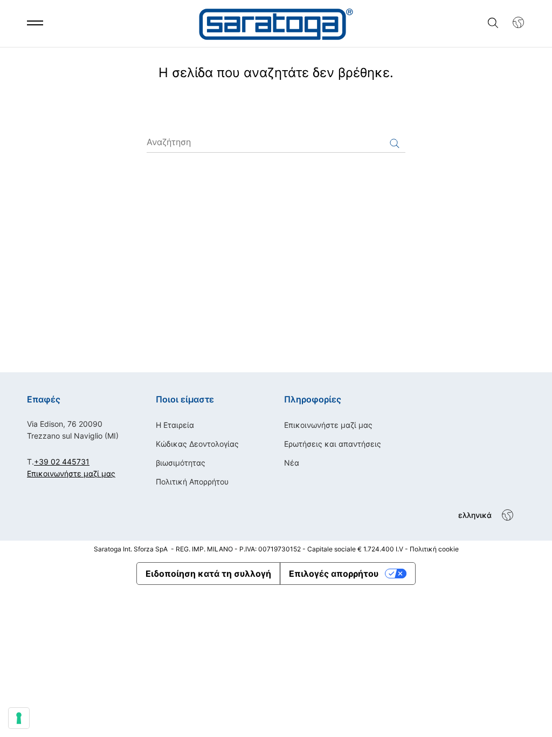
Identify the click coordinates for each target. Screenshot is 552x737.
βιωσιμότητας (180, 462)
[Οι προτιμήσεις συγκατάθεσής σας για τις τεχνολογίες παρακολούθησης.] (19, 718)
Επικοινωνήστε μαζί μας (71, 473)
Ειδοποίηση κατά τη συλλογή (208, 573)
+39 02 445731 (61, 461)
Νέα (291, 462)
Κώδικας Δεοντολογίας (197, 443)
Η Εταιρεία (175, 424)
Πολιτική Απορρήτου (192, 481)
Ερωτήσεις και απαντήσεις (332, 443)
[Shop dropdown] (513, 23)
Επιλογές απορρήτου (333, 573)
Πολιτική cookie (434, 549)
